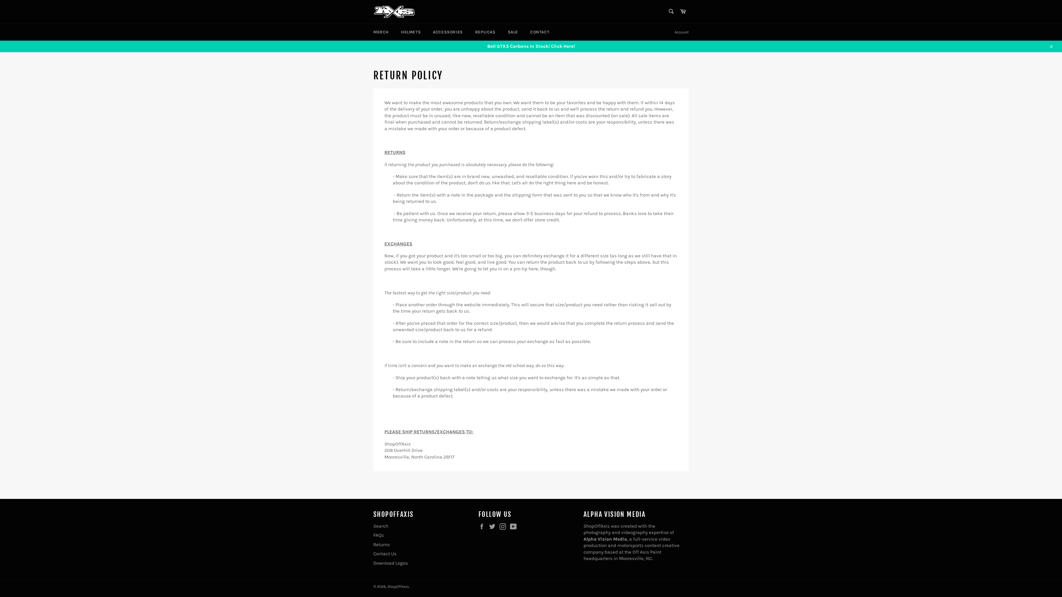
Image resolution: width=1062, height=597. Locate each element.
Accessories (448, 32)
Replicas (485, 32)
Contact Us (385, 553)
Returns (381, 544)
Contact (539, 32)
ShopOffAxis (398, 587)
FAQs (378, 535)
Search (380, 526)
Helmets (411, 32)
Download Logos (390, 563)
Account (682, 32)
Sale (513, 32)
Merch (381, 32)
